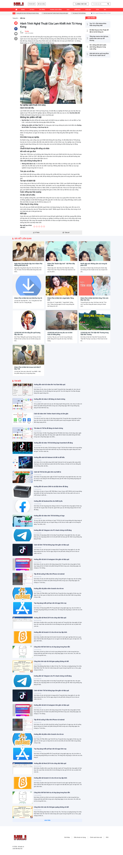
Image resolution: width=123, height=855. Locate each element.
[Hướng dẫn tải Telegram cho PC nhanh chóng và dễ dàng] (23, 535)
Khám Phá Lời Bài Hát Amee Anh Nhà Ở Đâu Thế (27, 368)
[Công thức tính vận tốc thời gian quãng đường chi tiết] (23, 666)
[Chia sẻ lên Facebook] (16, 28)
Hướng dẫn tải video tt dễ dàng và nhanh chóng (20, 13)
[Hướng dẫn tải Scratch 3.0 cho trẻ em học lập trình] (23, 637)
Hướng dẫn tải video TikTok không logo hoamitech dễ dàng (53, 443)
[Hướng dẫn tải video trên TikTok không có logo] (23, 521)
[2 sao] (37, 226)
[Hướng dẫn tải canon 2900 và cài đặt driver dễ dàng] (23, 492)
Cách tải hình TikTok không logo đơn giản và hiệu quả (51, 545)
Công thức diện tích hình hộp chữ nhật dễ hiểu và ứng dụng (53, 822)
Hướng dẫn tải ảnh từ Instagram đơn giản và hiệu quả (51, 559)
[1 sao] (34, 226)
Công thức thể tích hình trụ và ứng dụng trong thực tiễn (52, 647)
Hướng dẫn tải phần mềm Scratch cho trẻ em (49, 588)
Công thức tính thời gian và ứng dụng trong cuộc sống (51, 836)
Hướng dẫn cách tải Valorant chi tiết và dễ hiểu (49, 457)
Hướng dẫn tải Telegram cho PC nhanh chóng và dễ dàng (53, 530)
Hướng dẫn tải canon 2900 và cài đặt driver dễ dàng (51, 486)
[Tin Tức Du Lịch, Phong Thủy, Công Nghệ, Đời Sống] (18, 4)
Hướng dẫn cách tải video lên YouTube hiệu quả (49, 384)
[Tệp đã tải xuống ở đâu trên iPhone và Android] (23, 579)
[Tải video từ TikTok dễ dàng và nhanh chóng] (23, 433)
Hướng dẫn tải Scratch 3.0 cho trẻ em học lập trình (50, 632)
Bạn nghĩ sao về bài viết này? (26, 226)
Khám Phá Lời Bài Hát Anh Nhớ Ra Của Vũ (28, 298)
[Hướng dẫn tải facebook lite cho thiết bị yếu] (23, 506)
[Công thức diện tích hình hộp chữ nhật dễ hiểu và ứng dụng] (23, 827)
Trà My (27, 31)
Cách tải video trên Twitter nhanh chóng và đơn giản (48, 13)
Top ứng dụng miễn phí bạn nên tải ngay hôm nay (50, 603)
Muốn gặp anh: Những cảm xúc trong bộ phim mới (93, 264)
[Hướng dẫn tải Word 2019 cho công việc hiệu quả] (23, 623)
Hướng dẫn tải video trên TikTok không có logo (49, 516)
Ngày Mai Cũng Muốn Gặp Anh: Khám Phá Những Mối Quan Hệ (28, 264)
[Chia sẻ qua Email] (16, 33)
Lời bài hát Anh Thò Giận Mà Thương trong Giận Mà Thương (94, 333)
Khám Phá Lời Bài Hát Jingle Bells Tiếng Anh (60, 299)
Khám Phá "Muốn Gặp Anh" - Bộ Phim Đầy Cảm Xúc (61, 264)
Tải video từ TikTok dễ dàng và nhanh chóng (75, 13)
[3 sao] (39, 226)
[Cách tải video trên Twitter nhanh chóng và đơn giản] (23, 419)
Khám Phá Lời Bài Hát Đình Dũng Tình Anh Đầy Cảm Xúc (94, 299)
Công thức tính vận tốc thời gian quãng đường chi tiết (51, 661)
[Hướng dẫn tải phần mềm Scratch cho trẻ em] (23, 594)
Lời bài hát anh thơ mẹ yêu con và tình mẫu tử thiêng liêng (59, 333)
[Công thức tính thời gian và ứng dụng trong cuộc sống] (23, 841)
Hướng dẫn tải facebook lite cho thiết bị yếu (48, 501)
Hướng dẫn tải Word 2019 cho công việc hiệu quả (50, 618)
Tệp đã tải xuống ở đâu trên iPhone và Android (49, 574)
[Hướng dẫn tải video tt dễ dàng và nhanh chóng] (23, 404)
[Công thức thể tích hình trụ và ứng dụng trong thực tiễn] (23, 652)
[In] (16, 38)
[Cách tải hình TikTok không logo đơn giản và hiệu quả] (23, 550)
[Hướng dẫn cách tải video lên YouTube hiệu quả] (23, 390)
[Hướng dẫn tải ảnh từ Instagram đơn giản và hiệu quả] (23, 564)
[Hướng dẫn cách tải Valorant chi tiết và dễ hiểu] (23, 462)
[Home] (16, 23)
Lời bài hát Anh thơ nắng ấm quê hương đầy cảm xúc (27, 333)
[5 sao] (44, 226)
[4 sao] (42, 226)
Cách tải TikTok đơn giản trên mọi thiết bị (47, 472)
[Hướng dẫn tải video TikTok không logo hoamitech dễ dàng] (23, 448)
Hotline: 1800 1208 (81, 4)
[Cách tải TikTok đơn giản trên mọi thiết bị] (23, 477)
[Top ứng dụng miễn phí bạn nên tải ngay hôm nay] (23, 608)
